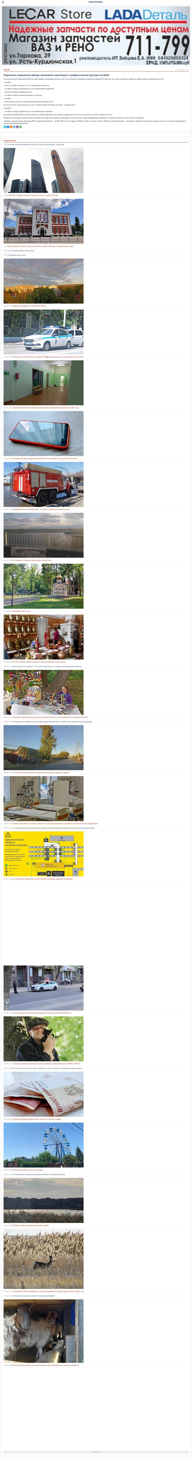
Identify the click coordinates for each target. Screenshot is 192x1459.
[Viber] (17, 127)
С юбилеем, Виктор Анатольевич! (23, 251)
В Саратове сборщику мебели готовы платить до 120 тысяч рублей (37, 1119)
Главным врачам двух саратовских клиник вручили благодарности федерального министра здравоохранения (55, 828)
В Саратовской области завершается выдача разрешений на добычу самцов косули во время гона (48, 1291)
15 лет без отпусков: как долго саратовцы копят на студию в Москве (33, 195)
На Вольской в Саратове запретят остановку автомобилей (34, 1296)
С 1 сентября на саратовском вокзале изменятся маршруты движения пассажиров (43, 879)
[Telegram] (14, 127)
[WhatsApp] (20, 127)
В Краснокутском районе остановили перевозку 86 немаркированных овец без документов (46, 1365)
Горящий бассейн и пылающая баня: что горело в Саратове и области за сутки (41, 509)
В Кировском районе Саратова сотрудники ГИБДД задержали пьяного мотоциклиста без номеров (48, 357)
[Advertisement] (70, 922)
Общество (7, 70)
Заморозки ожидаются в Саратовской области (29, 306)
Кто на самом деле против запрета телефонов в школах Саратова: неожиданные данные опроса (47, 1068)
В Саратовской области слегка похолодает (28, 1170)
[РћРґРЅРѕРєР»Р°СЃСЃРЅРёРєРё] (11, 127)
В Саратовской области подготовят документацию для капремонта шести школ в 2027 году (46, 408)
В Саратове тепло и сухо (21, 611)
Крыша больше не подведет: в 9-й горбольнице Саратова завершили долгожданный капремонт (47, 666)
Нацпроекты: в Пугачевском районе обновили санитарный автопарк (40, 1174)
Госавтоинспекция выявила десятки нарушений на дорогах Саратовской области (42, 1013)
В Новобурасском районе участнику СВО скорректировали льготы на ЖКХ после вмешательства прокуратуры (52, 722)
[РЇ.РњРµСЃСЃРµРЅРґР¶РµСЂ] (5, 127)
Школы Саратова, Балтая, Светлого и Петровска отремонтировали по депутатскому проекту (41, 246)
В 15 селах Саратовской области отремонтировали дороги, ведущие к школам (41, 773)
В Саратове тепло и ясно (17, 255)
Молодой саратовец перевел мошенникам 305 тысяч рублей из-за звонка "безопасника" (45, 458)
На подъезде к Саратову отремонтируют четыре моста (32, 560)
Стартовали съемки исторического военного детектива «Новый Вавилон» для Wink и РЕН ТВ (46, 1064)
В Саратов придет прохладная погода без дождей (30, 1225)
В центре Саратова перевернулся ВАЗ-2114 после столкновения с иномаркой (36, 144)
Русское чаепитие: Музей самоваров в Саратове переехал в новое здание (39, 662)
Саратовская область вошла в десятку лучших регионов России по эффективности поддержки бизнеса (50, 717)
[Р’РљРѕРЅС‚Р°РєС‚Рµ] (8, 127)
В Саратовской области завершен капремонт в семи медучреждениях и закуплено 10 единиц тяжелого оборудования (55, 823)
